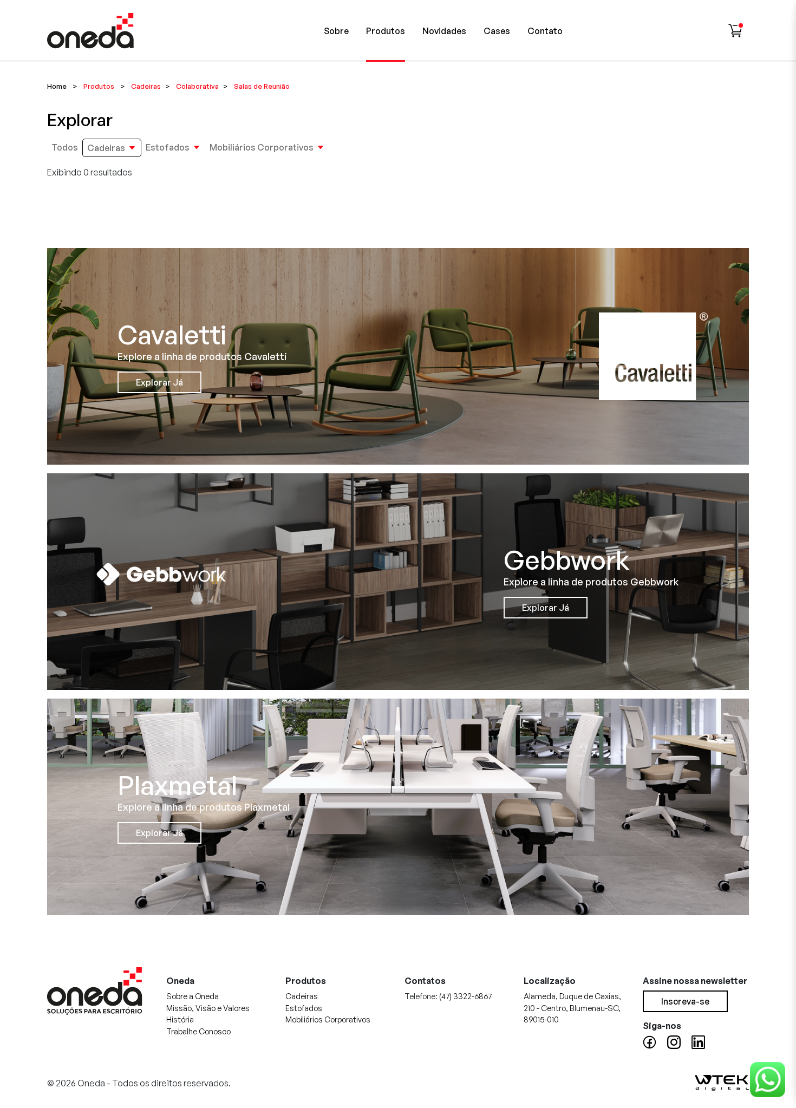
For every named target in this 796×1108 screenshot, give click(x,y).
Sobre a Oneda (192, 996)
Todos (64, 147)
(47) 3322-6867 (465, 996)
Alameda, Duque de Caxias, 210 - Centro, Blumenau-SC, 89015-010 (572, 1007)
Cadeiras (106, 147)
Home (57, 86)
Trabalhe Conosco (198, 1031)
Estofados (168, 147)
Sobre (336, 30)
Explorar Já (159, 382)
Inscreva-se (685, 1001)
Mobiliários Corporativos (262, 147)
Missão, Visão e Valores (208, 1008)
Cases (497, 30)
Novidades (444, 30)
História (180, 1019)
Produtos (385, 30)
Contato (545, 30)
